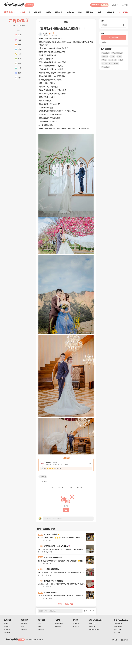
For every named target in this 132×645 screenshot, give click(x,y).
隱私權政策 (124, 640)
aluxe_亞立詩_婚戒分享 (110, 63)
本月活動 (124, 12)
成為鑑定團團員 (94, 629)
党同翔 (45, 33)
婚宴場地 (24, 623)
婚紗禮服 (7, 626)
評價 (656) (48, 465)
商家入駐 (92, 623)
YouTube (117, 632)
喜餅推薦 (106, 67)
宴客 (104, 60)
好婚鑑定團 (59, 623)
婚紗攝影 (44, 477)
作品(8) (55, 465)
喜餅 (119, 56)
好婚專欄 (58, 626)
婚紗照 (105, 56)
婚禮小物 (41, 629)
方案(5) (66, 465)
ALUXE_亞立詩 (118, 53)
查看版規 (104, 42)
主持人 (23, 626)
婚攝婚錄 (7, 632)
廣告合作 (92, 626)
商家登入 (115, 5)
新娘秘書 (7, 629)
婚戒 (121, 60)
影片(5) (60, 465)
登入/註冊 (124, 5)
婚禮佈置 (24, 629)
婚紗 (113, 56)
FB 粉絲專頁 (118, 623)
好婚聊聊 (76, 623)
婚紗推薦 (113, 60)
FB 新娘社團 (118, 626)
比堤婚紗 (49, 462)
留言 (61, 487)
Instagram (117, 629)
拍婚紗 (6, 623)
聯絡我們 (114, 640)
